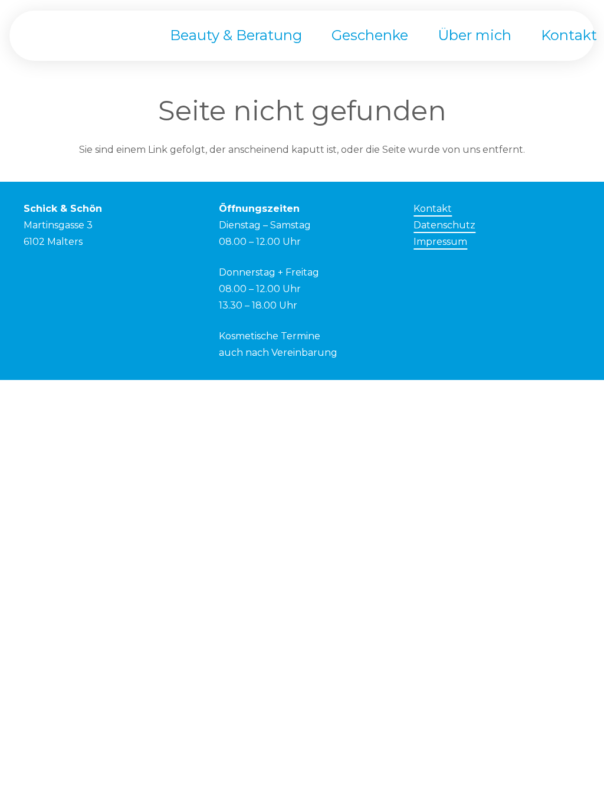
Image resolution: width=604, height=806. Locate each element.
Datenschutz (444, 225)
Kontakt (432, 208)
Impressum (440, 241)
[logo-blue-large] (85, 36)
